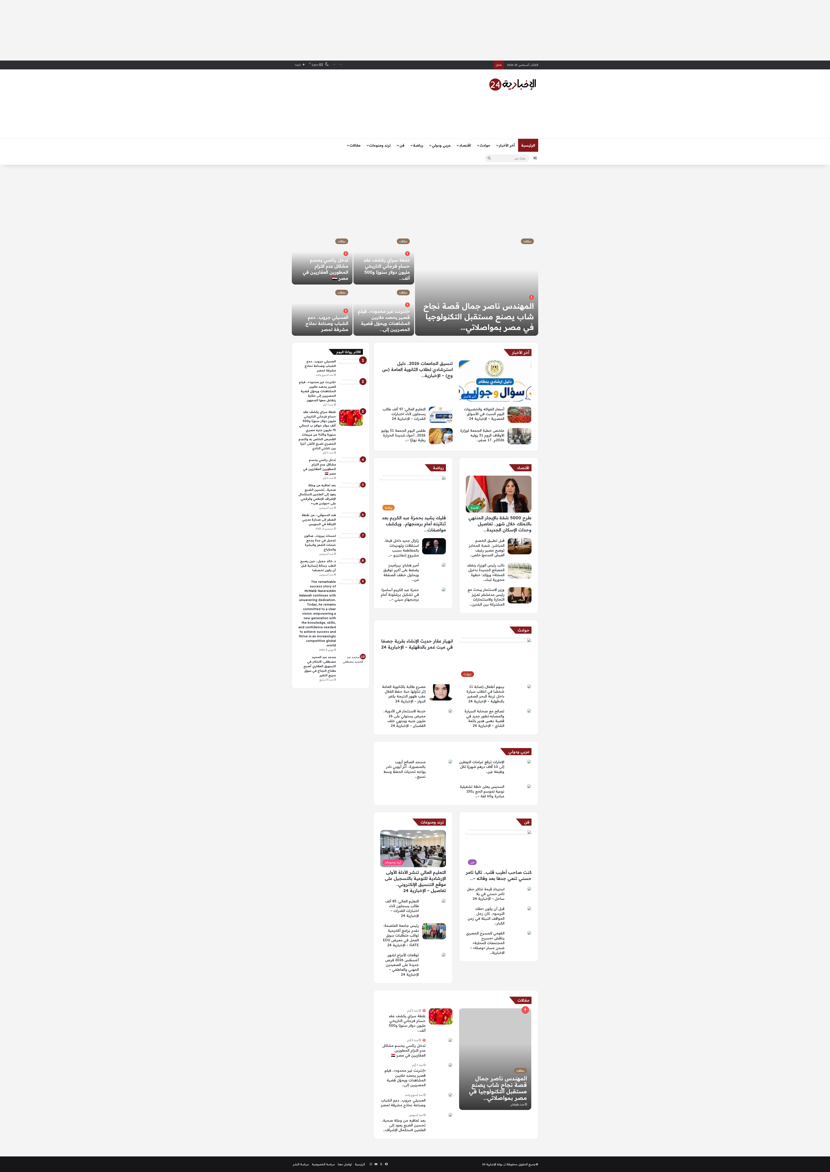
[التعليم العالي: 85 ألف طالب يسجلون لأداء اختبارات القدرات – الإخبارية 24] (444, 901)
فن (401, 145)
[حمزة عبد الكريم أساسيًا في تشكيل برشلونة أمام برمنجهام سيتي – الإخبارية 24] (444, 589)
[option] (415, 285)
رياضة (418, 145)
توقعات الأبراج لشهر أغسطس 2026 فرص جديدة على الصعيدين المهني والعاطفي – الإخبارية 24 (402, 965)
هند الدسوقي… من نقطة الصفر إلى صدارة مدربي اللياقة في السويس (319, 519)
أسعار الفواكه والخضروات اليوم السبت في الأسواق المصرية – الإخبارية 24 (446, 65)
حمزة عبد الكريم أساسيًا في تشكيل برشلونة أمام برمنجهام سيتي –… (400, 595)
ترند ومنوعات (380, 145)
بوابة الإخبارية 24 (492, 1164)
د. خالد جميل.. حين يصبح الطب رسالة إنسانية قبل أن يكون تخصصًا (318, 565)
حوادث (485, 145)
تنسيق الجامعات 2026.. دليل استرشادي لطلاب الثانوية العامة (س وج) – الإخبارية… (417, 369)
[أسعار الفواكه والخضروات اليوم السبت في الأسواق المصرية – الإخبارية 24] (519, 415)
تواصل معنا (345, 1164)
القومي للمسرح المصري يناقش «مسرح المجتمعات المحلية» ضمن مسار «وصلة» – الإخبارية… (485, 943)
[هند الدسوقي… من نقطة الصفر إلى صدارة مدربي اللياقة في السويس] (351, 521)
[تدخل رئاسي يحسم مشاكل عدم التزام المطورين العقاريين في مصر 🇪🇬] (450, 1040)
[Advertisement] (415, 30)
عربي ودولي (441, 145)
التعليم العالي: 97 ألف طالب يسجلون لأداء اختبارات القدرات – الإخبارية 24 (404, 414)
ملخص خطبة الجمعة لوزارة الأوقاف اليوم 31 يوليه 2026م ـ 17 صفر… (482, 435)
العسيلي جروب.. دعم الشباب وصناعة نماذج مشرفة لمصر (326, 323)
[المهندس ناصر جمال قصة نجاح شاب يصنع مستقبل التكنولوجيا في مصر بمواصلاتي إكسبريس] (495, 1059)
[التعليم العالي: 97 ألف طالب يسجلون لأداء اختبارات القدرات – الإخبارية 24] (441, 415)
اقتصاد (465, 145)
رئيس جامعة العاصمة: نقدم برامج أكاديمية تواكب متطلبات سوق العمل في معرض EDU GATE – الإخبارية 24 (401, 935)
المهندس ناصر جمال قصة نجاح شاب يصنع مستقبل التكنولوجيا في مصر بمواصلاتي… (478, 316)
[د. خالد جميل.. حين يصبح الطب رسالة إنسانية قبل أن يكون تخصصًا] (351, 567)
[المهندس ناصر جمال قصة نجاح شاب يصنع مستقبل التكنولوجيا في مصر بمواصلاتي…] (476, 285)
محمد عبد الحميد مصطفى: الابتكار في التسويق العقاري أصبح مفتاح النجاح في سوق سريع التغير (319, 666)
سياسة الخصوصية (323, 1164)
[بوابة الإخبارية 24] (512, 84)
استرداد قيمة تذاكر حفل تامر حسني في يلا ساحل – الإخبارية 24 (485, 894)
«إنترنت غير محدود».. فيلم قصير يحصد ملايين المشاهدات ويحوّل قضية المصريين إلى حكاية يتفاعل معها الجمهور (317, 391)
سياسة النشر (301, 1164)
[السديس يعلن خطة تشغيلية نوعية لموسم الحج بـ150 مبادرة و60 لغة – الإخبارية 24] (529, 786)
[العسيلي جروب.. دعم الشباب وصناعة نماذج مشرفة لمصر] (322, 310)
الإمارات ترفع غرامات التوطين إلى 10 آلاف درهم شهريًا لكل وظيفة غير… (481, 767)
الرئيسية (528, 145)
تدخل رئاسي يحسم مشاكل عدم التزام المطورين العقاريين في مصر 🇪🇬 (404, 1050)
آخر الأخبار (507, 145)
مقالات (355, 145)
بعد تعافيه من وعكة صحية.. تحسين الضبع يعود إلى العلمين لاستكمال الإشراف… (403, 1125)
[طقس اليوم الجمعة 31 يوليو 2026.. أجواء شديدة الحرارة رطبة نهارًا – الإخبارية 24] (441, 436)
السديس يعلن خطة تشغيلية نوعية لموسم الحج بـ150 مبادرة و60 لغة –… (482, 791)
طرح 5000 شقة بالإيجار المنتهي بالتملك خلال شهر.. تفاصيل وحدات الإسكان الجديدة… (500, 523)
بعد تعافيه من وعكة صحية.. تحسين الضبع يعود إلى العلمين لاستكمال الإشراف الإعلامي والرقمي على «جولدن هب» (317, 494)
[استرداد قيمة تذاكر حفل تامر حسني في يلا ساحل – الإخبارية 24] (529, 889)
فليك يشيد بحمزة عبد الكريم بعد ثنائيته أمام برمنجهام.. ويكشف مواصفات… (414, 523)
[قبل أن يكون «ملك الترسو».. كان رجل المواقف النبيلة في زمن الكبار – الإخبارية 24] (529, 908)
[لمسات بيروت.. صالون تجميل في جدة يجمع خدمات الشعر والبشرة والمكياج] (351, 542)
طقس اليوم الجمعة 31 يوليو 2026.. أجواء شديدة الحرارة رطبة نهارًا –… (403, 435)
